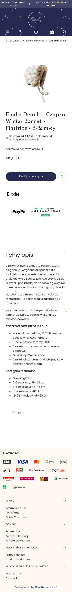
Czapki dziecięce (57, 40)
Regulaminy (13, 531)
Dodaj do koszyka (31, 176)
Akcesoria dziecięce (33, 40)
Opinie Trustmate (16, 517)
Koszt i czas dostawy (18, 559)
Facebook (11, 578)
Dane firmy (12, 512)
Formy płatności (15, 554)
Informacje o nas (16, 508)
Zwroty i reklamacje (17, 536)
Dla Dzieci (14, 40)
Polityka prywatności (18, 540)
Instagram (12, 573)
